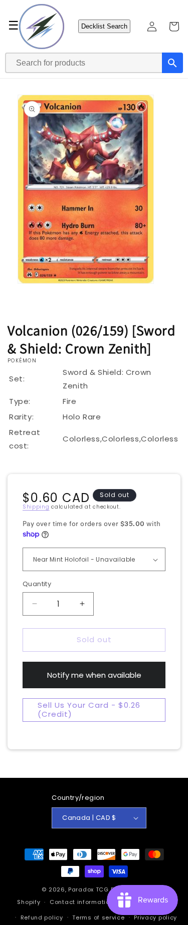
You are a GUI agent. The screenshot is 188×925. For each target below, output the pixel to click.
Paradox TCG (88, 889)
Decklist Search (104, 26)
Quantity (37, 584)
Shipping (36, 507)
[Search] (172, 63)
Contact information (81, 902)
